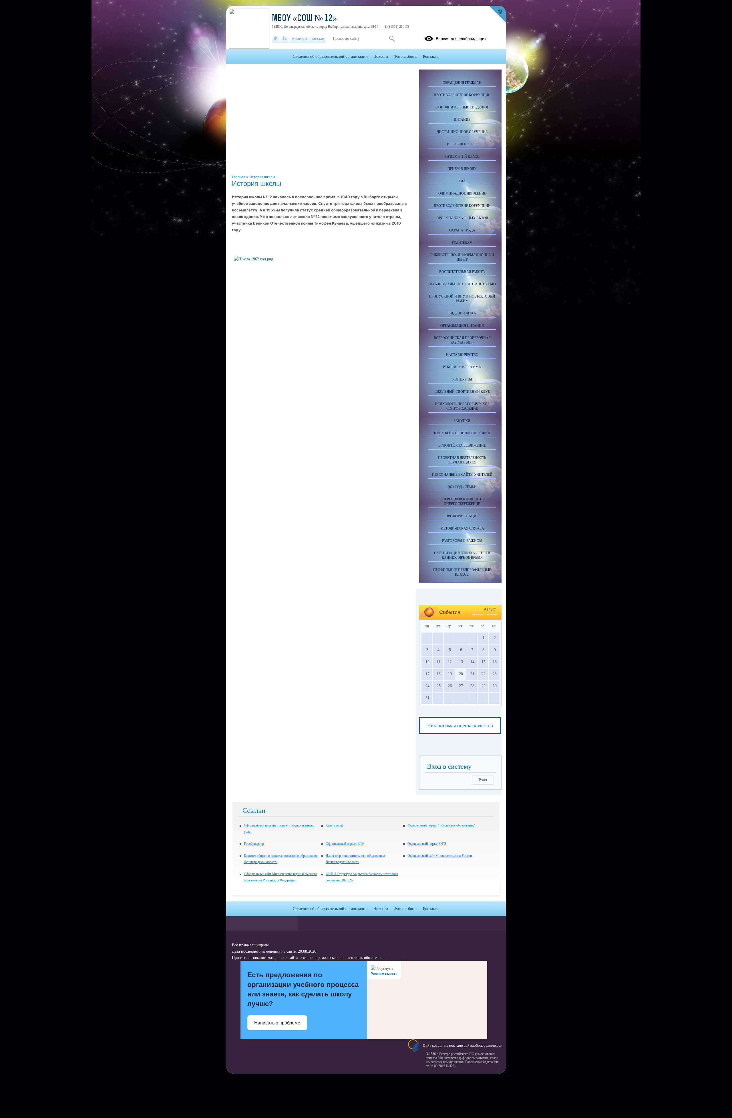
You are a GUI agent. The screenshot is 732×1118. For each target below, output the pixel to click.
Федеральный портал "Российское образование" (441, 825)
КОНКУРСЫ (462, 379)
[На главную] (276, 38)
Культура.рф (334, 825)
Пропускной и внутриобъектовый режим (462, 298)
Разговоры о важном (462, 541)
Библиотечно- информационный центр (462, 257)
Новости (380, 56)
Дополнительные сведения (462, 107)
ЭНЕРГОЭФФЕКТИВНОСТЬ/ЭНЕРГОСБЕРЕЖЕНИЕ (462, 501)
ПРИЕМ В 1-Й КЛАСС (462, 156)
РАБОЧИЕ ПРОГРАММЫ (462, 367)
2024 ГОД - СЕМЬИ (462, 487)
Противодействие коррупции (462, 95)
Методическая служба (462, 528)
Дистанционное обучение (462, 132)
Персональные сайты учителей (462, 475)
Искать (392, 38)
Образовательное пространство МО (462, 284)
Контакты (431, 56)
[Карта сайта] (285, 38)
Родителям (462, 243)
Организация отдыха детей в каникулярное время (462, 555)
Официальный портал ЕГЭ (345, 844)
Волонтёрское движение (462, 445)
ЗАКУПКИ (462, 421)
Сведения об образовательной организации (330, 56)
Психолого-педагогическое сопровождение (462, 406)
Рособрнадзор (254, 844)
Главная (239, 177)
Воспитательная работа (462, 272)
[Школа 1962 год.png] (253, 259)
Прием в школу (462, 169)
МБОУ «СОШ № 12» (304, 19)
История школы (262, 177)
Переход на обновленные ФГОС (462, 433)
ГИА (462, 181)
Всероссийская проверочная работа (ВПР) (462, 340)
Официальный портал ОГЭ (426, 844)
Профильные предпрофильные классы (462, 572)
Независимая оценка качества (460, 725)
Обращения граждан (462, 83)
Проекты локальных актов (462, 218)
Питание (462, 120)
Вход (483, 780)
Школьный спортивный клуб (462, 392)
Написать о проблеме (277, 1022)
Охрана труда (462, 230)
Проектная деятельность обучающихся (462, 460)
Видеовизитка (462, 313)
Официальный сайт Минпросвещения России (439, 856)
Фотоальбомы (405, 56)
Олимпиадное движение (462, 193)
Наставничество (462, 355)
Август (490, 609)
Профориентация (462, 516)
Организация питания (462, 326)
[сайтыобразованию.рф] (497, 14)
